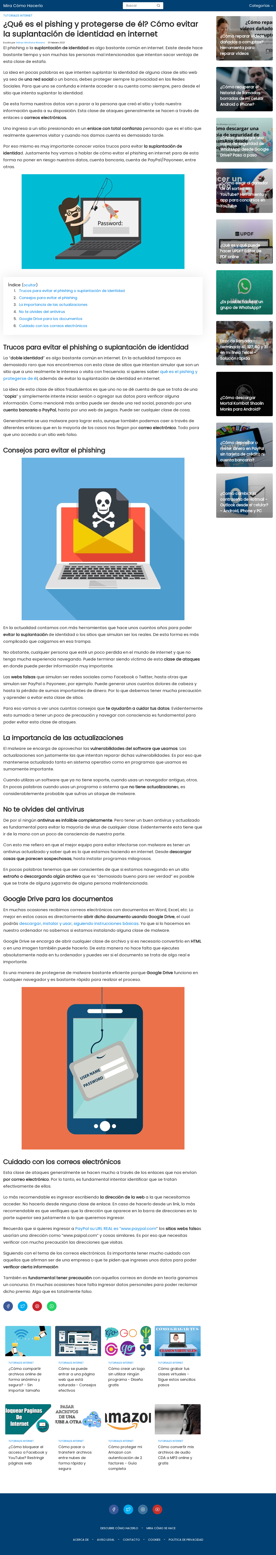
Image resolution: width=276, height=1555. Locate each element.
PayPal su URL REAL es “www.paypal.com (115, 1228)
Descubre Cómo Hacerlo (119, 1528)
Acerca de (81, 1540)
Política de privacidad (186, 1540)
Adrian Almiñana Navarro (30, 42)
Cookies (154, 1540)
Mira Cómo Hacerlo (23, 5)
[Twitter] (128, 1509)
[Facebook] (114, 1509)
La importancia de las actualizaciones (53, 304)
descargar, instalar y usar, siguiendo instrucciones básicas (79, 923)
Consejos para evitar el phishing (48, 297)
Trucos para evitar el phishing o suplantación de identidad (72, 290)
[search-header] (158, 5)
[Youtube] (157, 1509)
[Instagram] (143, 1509)
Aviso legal (106, 1540)
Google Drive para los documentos (50, 318)
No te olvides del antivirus (42, 311)
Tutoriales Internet (18, 16)
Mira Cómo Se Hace (161, 1528)
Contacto (131, 1540)
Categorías (259, 5)
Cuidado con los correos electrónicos (53, 325)
